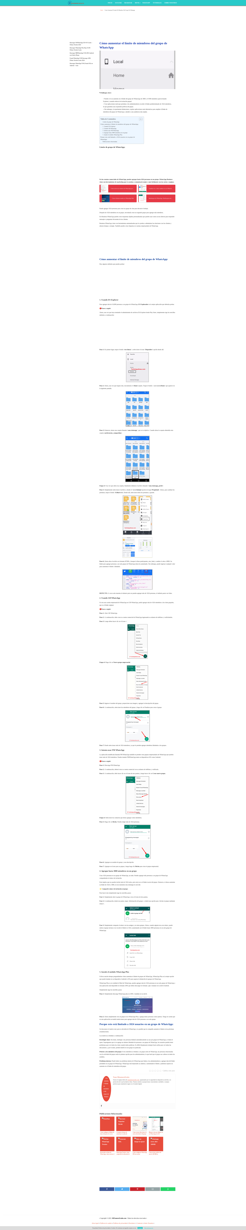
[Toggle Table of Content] (140, 119)
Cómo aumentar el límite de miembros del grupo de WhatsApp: (119, 124)
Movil (137, 3)
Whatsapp (146, 3)
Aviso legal (95, 1223)
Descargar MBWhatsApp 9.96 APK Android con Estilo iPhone (82, 54)
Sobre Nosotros (170, 3)
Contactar (140, 1223)
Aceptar (140, 1228)
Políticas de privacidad (120, 1223)
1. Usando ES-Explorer (109, 126)
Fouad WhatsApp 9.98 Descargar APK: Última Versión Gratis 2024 (80, 59)
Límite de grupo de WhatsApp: (111, 122)
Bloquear (128, 3)
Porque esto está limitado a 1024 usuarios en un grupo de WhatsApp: (117, 138)
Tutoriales (157, 3)
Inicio (110, 3)
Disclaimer (131, 1223)
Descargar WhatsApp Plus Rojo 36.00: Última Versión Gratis (80, 49)
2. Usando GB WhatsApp (109, 128)
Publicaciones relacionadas (110, 141)
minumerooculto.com (133, 1080)
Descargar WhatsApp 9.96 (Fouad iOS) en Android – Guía (81, 64)
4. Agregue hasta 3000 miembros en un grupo (115, 132)
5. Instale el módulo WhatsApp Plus (112, 135)
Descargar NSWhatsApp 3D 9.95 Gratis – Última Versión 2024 (81, 44)
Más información (148, 1228)
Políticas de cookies (106, 1223)
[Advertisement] (83, 22)
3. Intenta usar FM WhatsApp (111, 130)
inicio (101, 10)
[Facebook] (101, 1106)
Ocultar (118, 3)
